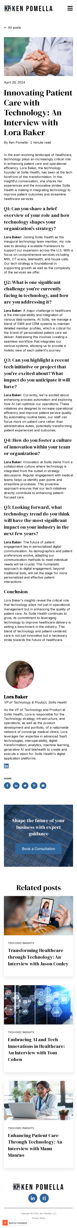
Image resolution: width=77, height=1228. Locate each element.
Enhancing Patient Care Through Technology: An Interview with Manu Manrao (35, 1145)
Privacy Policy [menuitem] (38, 1218)
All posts (14, 27)
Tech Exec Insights (21, 943)
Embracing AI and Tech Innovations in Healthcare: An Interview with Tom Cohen (36, 1049)
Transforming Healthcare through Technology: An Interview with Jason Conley (38, 957)
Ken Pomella (18, 142)
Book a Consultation (38, 849)
